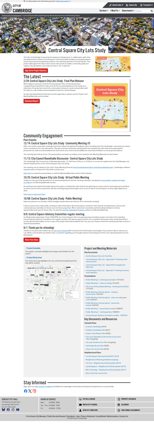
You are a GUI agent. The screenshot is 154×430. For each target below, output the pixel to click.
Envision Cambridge (93, 327)
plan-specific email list (43, 386)
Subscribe (133, 5)
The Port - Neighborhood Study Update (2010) (103, 363)
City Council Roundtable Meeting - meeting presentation (107, 286)
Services (103, 10)
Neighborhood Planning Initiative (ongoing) (102, 360)
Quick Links (116, 5)
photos (82, 210)
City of (17, 6)
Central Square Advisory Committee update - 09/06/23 (106, 315)
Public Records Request (56, 416)
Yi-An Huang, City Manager (36, 416)
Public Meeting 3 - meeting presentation (101, 280)
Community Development (11, 15)
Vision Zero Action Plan (94, 349)
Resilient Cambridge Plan (95, 330)
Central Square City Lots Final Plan (99, 256)
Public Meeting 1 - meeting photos (99, 312)
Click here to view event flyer (35, 194)
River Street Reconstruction (96, 373)
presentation (106, 180)
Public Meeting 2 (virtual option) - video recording (104, 297)
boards (115, 180)
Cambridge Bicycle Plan (95, 346)
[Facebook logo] (8, 410)
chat (88, 300)
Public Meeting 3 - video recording (99, 283)
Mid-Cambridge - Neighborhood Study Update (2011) (106, 370)
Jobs (78, 416)
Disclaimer (71, 416)
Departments (127, 10)
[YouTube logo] (18, 410)
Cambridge (22, 11)
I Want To (114, 10)
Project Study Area (34, 257)
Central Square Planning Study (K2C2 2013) (102, 356)
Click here (27, 173)
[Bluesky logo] (4, 410)
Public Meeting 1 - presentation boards (100, 308)
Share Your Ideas (31, 239)
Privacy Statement (88, 416)
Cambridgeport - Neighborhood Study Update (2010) (106, 366)
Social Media (101, 416)
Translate (147, 5)
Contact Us (124, 416)
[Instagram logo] (13, 410)
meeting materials (69, 210)
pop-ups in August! (61, 231)
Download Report (31, 101)
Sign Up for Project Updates (36, 70)
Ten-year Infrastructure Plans (97, 342)
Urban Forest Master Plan (95, 333)
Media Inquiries (112, 416)
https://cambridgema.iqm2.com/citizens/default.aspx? (93, 167)
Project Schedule (33, 248)
